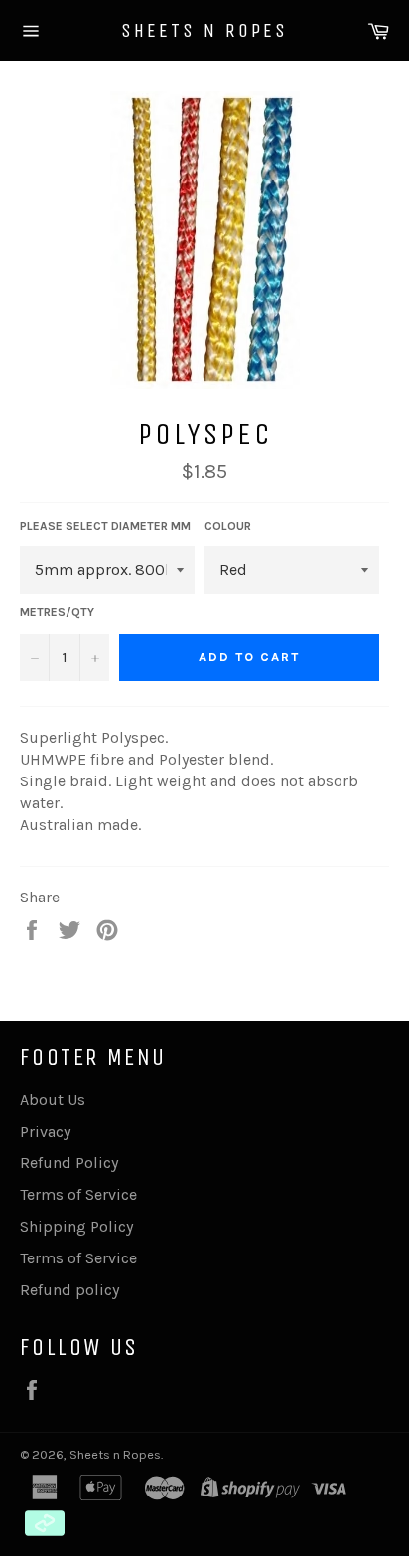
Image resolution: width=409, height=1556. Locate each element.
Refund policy (69, 1289)
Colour (227, 526)
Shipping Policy (76, 1226)
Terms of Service (78, 1194)
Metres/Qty (57, 612)
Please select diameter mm (105, 526)
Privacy (45, 1131)
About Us (52, 1099)
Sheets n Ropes (204, 30)
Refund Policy (69, 1162)
